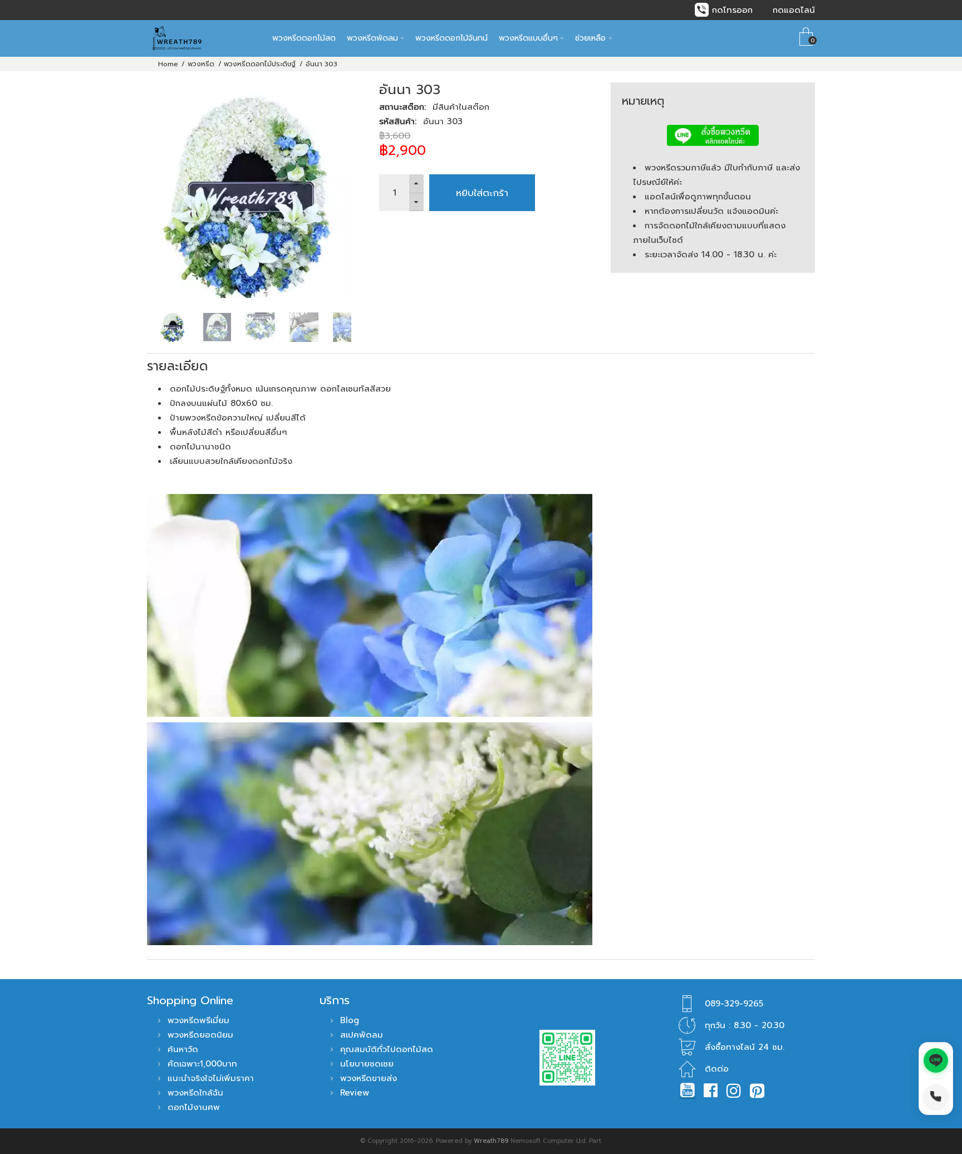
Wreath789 (491, 1141)
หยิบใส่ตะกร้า (482, 192)
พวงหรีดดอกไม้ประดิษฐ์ (260, 64)
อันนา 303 (321, 64)
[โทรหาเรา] (936, 1096)
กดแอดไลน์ (794, 10)
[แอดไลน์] (936, 1060)
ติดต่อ (717, 1069)
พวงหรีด (201, 64)
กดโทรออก (732, 10)
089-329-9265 (734, 1003)
